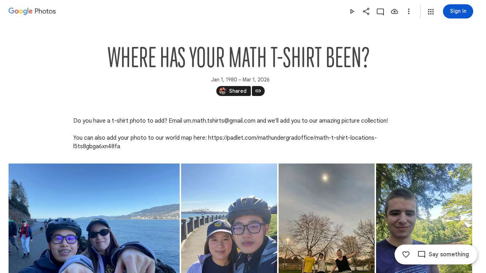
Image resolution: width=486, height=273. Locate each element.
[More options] (409, 11)
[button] (431, 12)
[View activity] (380, 11)
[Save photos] (394, 11)
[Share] (366, 11)
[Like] (406, 254)
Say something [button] (449, 254)
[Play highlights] (351, 11)
